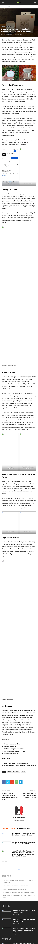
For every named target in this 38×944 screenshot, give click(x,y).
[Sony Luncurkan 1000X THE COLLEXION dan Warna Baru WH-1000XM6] (6, 844)
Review (8, 6)
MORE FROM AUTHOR (24, 829)
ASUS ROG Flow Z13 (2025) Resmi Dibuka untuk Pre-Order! (29, 795)
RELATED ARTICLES (9, 829)
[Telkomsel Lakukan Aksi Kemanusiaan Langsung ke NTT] (6, 922)
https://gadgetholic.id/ (19, 820)
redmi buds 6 (16, 771)
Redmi (9, 771)
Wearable (8, 26)
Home (2, 6)
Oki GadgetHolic (7, 34)
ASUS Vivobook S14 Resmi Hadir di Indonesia (15, 885)
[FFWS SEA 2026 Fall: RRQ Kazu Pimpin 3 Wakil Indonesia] (6, 913)
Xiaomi (23, 771)
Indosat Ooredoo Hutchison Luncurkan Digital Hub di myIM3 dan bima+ (10, 796)
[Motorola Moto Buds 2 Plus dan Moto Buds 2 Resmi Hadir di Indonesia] (6, 836)
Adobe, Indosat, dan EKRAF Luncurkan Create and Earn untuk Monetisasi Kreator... (24, 930)
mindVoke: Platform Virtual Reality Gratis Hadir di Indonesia (18, 892)
